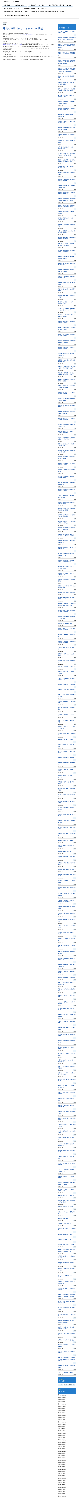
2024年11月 (63, 1428)
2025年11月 (63, 1415)
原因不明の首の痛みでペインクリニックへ (37, 8)
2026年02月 (63, 1408)
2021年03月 (63, 1469)
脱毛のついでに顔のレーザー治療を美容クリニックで (47, 12)
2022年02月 (63, 1446)
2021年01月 (63, 1471)
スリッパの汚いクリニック (12, 8)
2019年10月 (63, 1496)
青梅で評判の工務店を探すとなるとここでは (26, 35)
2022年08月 (63, 1440)
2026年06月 (63, 1399)
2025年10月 (63, 1417)
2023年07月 (63, 1437)
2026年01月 (63, 1410)
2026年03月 (63, 1406)
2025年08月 (63, 1422)
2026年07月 (63, 1397)
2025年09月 (63, 1419)
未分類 (4, 24)
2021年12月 (63, 1451)
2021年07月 (63, 1460)
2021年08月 (63, 1458)
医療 (62, 1385)
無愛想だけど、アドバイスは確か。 (15, 5)
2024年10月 (63, 1431)
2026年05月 (63, 1401)
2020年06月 (63, 1485)
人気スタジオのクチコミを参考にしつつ (16, 16)
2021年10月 (63, 1455)
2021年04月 (63, 1467)
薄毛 (74, 1385)
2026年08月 (63, 1395)
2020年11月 (63, 1476)
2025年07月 (63, 1424)
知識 (71, 1385)
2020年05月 (63, 1487)
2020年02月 (63, 1494)
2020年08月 (63, 1480)
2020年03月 (63, 1491)
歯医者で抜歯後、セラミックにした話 (15, 12)
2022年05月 (63, 1442)
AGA (60, 1385)
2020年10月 (63, 1478)
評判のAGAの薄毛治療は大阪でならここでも (12, 44)
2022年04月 (63, 1444)
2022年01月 (63, 1449)
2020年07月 (63, 1482)
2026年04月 (63, 1404)
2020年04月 (63, 1489)
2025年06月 (63, 1426)
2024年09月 (63, 1433)
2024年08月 (63, 1435)
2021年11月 (63, 1453)
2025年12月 (63, 1413)
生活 (69, 1385)
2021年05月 (63, 1464)
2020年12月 (63, 1473)
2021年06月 (63, 1462)
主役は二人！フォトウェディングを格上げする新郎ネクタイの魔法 (50, 5)
